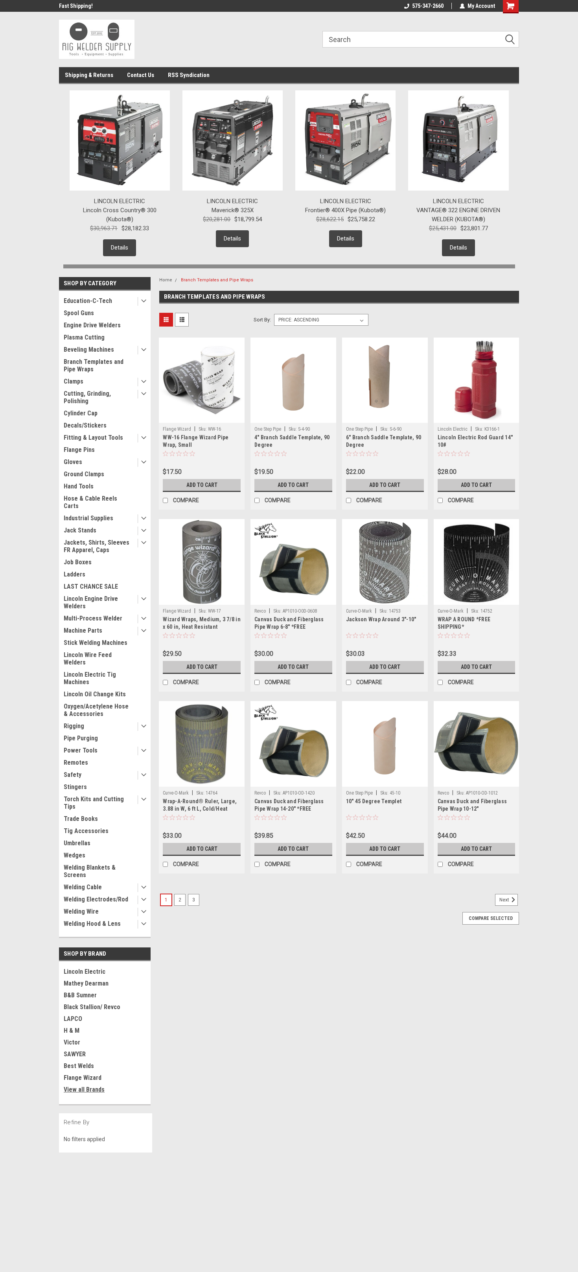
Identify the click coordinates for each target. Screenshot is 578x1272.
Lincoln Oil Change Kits (95, 694)
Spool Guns (79, 313)
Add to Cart (201, 485)
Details (119, 247)
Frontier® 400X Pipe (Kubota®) (345, 210)
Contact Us (140, 75)
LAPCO (73, 1018)
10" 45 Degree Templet (373, 801)
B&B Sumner (80, 995)
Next (504, 900)
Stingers (75, 787)
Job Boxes (78, 562)
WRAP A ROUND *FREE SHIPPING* (464, 623)
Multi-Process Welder (93, 618)
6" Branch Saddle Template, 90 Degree (383, 441)
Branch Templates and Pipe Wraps (93, 365)
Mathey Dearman (86, 983)
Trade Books (81, 818)
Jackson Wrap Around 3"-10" (381, 619)
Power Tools (81, 750)
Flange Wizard (82, 1077)
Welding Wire (81, 911)
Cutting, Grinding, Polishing (87, 397)
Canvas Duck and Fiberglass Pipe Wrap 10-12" (472, 805)
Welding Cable (83, 887)
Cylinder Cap (81, 413)
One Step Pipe (267, 429)
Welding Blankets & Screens (90, 871)
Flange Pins (79, 449)
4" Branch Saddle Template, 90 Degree (291, 441)
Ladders (74, 574)
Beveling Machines (89, 349)
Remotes (76, 762)
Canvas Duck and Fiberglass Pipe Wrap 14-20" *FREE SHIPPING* (289, 808)
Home (165, 280)
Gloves (73, 462)
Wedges (74, 855)
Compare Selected (491, 918)
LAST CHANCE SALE (91, 586)
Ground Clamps (84, 474)
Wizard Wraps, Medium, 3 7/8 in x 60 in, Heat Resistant (202, 623)
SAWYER (75, 1054)
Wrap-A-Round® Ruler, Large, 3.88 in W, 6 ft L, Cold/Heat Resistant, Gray (200, 808)
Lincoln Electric (84, 971)
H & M (71, 1030)
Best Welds (79, 1066)
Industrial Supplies (88, 518)
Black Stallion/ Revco (92, 1007)
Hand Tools (79, 486)
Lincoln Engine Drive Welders (91, 602)
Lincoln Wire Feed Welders (88, 658)
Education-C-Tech (88, 301)
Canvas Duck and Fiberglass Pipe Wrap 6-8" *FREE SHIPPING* (289, 626)
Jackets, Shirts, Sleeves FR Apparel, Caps (96, 546)
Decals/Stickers (85, 425)
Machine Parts (83, 630)
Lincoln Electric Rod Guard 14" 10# (475, 441)
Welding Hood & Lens (92, 923)
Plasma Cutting (84, 337)
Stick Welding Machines (95, 642)
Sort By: (262, 320)
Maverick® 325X (233, 210)
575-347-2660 (428, 6)
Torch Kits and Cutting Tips (94, 802)
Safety (72, 774)
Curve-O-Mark (359, 611)
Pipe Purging (81, 738)
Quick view (202, 417)
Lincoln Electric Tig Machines (90, 678)
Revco (260, 611)
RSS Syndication (189, 75)
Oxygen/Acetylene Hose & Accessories (96, 710)
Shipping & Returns (89, 75)
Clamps (73, 381)
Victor (72, 1042)
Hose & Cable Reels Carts (90, 502)
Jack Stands (80, 530)
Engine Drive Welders (92, 325)
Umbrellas (77, 843)
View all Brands (84, 1089)
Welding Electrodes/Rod (96, 899)
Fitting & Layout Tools (93, 437)
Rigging (74, 726)
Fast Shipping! (76, 6)
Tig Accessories (86, 831)
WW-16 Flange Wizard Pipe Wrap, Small (195, 441)
